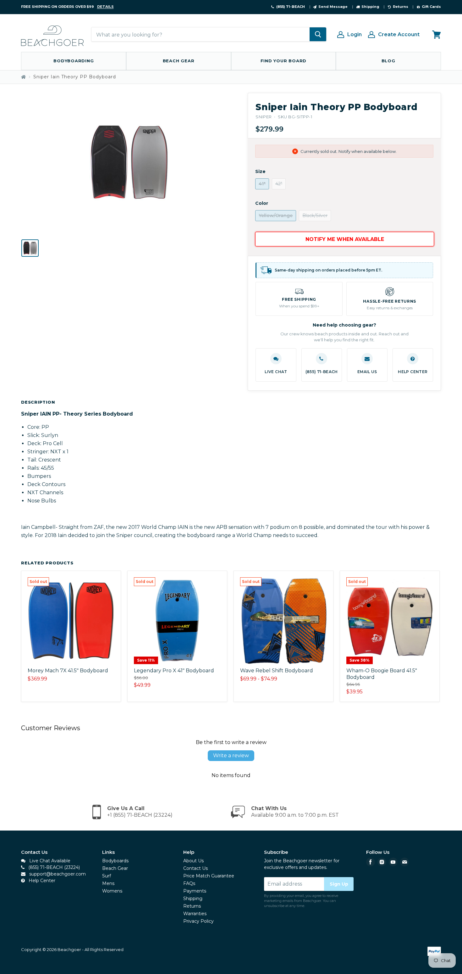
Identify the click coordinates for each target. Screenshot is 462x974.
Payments (194, 891)
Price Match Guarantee (208, 876)
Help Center (41, 880)
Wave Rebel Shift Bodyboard (276, 671)
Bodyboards (115, 861)
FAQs (189, 883)
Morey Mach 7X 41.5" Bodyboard (68, 671)
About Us (193, 861)
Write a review (231, 755)
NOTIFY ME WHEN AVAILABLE (344, 239)
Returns (192, 906)
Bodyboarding (73, 60)
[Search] (318, 34)
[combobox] (200, 34)
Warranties (194, 913)
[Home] (23, 77)
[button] (276, 365)
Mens (108, 883)
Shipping (192, 898)
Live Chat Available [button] (49, 861)
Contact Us (195, 868)
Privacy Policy (198, 921)
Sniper (264, 116)
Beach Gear (179, 60)
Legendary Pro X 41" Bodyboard (174, 671)
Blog (388, 60)
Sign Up (339, 884)
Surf (106, 876)
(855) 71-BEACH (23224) (53, 867)
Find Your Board (284, 60)
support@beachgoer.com (57, 874)
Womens (112, 891)
